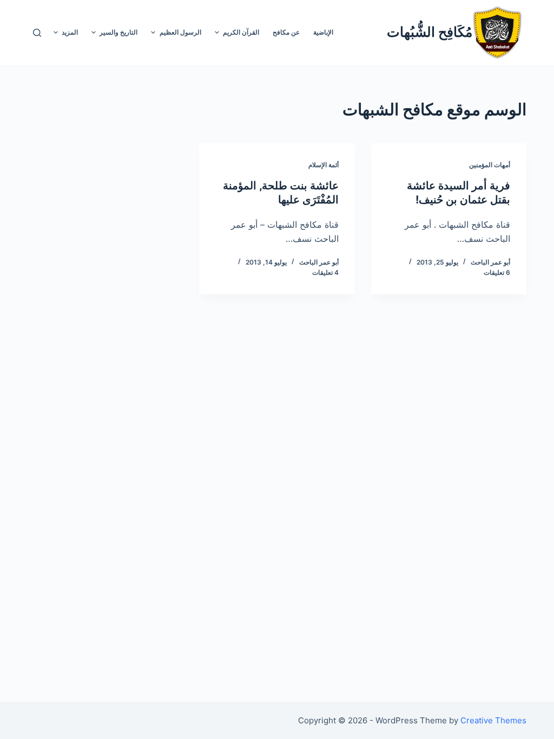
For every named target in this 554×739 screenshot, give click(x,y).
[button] (217, 32)
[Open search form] (37, 33)
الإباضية (323, 32)
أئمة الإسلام (323, 165)
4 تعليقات (325, 272)
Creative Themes (493, 720)
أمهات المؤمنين (489, 165)
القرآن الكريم (241, 32)
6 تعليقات (497, 272)
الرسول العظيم (180, 32)
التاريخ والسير (118, 32)
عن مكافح (286, 32)
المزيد (70, 32)
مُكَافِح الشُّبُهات (429, 32)
